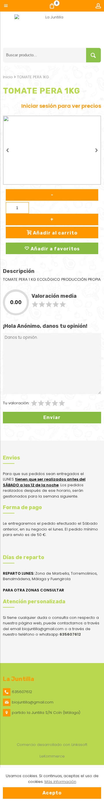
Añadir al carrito (54, 233)
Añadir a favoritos (54, 249)
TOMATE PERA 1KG (33, 77)
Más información (60, 781)
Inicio (8, 77)
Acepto (52, 793)
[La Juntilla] (52, 31)
